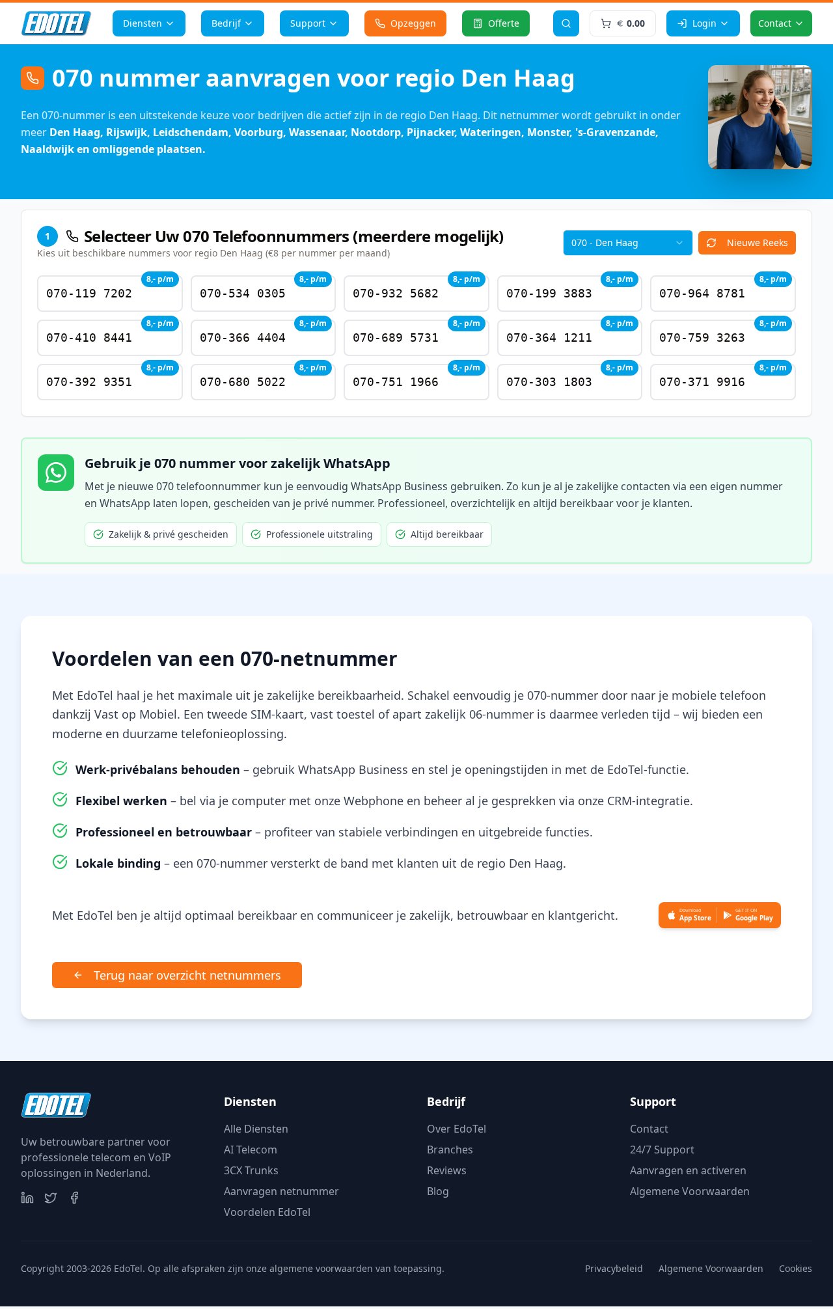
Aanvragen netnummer (281, 1191)
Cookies (795, 1268)
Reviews (447, 1170)
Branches (450, 1149)
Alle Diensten (256, 1129)
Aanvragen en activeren (688, 1170)
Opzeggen (413, 23)
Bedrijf (226, 23)
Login (704, 23)
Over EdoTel (456, 1129)
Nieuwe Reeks (757, 242)
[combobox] (628, 243)
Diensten (142, 23)
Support (307, 23)
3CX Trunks (251, 1170)
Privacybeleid (614, 1268)
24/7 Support (662, 1149)
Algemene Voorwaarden (690, 1191)
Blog (438, 1191)
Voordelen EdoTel (267, 1212)
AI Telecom (250, 1149)
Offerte (503, 23)
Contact (774, 23)
